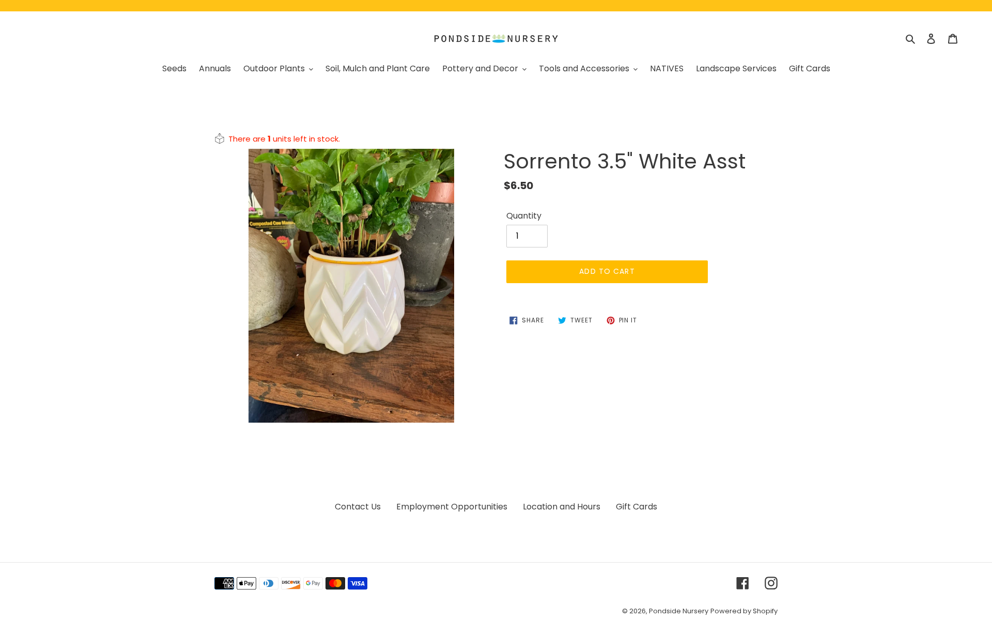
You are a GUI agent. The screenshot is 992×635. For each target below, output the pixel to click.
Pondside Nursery (678, 611)
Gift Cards (636, 507)
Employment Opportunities (451, 507)
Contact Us (358, 507)
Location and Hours (561, 507)
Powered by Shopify (744, 611)
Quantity (523, 216)
